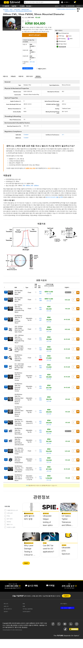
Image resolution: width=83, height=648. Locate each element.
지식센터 (22, 6)
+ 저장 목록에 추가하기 (28, 68)
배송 (24, 603)
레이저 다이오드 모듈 (52, 197)
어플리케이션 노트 (12, 510)
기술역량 (13, 6)
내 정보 (66, 2)
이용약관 (17, 629)
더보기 (26, 563)
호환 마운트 (29, 76)
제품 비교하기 (42, 68)
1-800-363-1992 (70, 6)
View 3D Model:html (63, 33)
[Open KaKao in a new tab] (73, 630)
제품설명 (13, 76)
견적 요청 (32, 61)
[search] (41, 2)
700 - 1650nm (35, 185)
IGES (70, 38)
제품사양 (5, 76)
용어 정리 (10, 518)
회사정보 (29, 6)
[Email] (77, 9)
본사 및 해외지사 (8, 609)
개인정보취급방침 (6, 629)
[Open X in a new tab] (59, 624)
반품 (24, 606)
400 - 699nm (26, 185)
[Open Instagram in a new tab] (76, 624)
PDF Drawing (61, 38)
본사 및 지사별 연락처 (10, 588)
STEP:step (61, 36)
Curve (69, 36)
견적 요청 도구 (68, 586)
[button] (71, 6)
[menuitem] (7, 6)
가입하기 (66, 596)
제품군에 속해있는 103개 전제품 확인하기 (66, 9)
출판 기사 (10, 524)
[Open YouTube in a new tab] (65, 624)
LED (61, 197)
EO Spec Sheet (62, 44)
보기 (63, 134)
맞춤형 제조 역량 (30, 168)
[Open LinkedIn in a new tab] (71, 624)
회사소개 (6, 603)
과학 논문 (10, 513)
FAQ (8, 516)
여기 (49, 168)
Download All (62, 46)
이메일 (52, 585)
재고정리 (40, 359)
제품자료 (20, 76)
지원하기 (66, 608)
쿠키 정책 (12, 629)
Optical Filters (17, 9)
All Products (5, 9)
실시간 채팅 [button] (33, 586)
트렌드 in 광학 (11, 527)
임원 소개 (6, 606)
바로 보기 (31, 521)
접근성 (20, 629)
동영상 (9, 521)
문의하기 (78, 6)
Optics (11, 9)
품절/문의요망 (68, 292)
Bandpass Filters (25, 9)
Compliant (26, 134)
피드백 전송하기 (26, 611)
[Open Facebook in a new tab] (53, 624)
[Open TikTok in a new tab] (65, 630)
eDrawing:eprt (62, 41)
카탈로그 (63, 603)
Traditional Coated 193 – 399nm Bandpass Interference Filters (18, 11)
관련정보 (38, 76)
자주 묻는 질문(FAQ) (27, 609)
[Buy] (77, 292)
